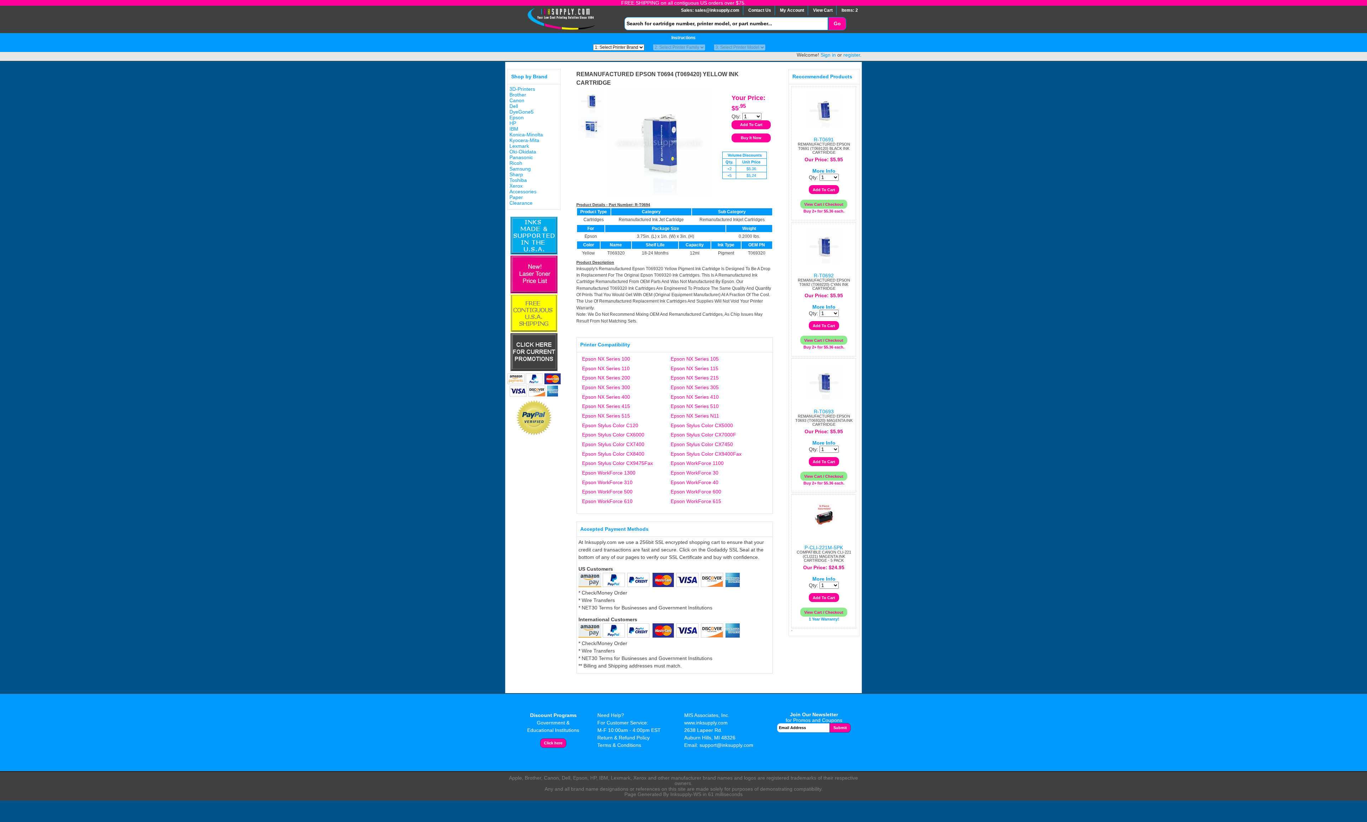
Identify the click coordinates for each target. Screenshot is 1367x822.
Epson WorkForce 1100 (697, 463)
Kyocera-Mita (524, 140)
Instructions (683, 37)
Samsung (520, 169)
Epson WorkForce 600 (696, 491)
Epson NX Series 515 (606, 416)
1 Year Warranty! (824, 619)
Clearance (521, 203)
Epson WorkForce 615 (696, 501)
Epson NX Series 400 (606, 397)
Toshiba (518, 180)
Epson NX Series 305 (695, 387)
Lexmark (519, 146)
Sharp (516, 174)
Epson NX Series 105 (695, 359)
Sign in (828, 55)
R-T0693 (824, 411)
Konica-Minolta (526, 134)
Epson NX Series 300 (606, 387)
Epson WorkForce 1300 (608, 473)
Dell (513, 106)
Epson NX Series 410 (695, 397)
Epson (516, 117)
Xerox (516, 186)
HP (512, 123)
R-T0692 (824, 275)
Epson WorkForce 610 (607, 501)
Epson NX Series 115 (694, 368)
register (851, 55)
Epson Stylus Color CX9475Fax (617, 463)
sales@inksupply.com (717, 10)
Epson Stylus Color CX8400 (613, 454)
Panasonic (521, 157)
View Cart (823, 10)
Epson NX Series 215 (695, 378)
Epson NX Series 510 (695, 406)
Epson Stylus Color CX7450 (702, 444)
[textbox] (726, 23)
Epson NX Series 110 (606, 368)
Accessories (522, 191)
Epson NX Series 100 (606, 359)
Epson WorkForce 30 (694, 473)
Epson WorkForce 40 (694, 482)
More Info (824, 171)
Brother (517, 95)
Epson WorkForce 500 (607, 491)
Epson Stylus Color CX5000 (702, 425)
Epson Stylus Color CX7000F (703, 435)
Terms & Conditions (619, 745)
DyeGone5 (521, 112)
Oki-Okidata (522, 152)
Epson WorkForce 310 (607, 482)
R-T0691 (824, 139)
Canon (516, 100)
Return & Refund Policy (623, 737)
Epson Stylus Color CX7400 (613, 444)
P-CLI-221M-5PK (824, 547)
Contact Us (759, 10)
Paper (516, 197)
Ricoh (515, 163)
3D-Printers (522, 89)
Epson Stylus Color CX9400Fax (706, 454)
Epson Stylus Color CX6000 (613, 435)
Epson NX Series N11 (695, 416)
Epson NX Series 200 (606, 378)
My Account (792, 10)
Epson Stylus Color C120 (610, 425)
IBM (513, 129)
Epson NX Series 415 (606, 406)
